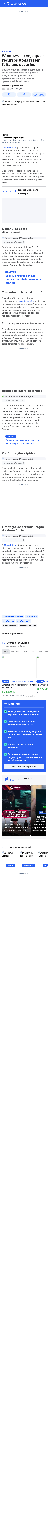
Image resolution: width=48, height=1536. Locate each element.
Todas (5, 651)
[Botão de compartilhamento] (9, 94)
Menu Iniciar (10, 545)
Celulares (15, 651)
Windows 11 (10, 147)
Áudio (39, 651)
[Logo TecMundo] (16, 3)
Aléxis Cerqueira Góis (12, 85)
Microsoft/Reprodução (13, 137)
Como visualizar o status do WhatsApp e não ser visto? (22, 441)
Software (6, 51)
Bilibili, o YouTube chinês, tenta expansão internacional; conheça (23, 279)
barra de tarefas (26, 301)
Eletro (24, 651)
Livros (32, 651)
